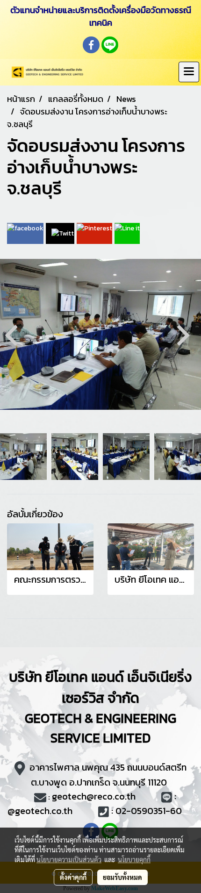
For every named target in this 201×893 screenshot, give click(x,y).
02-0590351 (140, 811)
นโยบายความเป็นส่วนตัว (68, 859)
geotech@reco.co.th (94, 796)
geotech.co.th (43, 811)
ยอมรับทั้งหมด (122, 877)
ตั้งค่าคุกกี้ (73, 877)
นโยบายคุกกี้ (134, 859)
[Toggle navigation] (189, 72)
